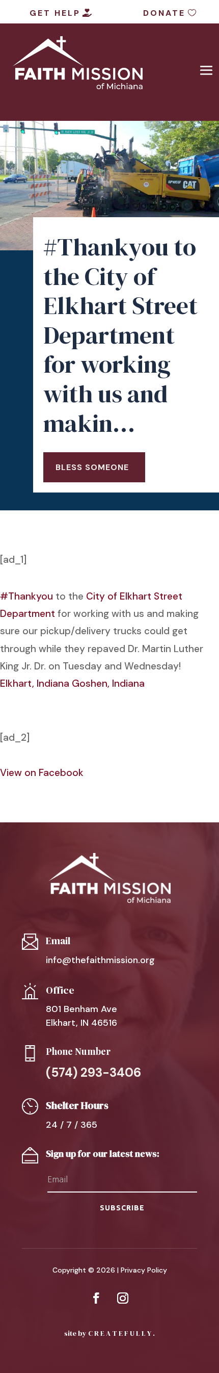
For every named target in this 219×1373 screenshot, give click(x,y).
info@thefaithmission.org (100, 960)
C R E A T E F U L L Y (119, 1333)
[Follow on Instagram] (123, 1298)
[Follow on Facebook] (96, 1298)
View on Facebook (42, 772)
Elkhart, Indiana (34, 683)
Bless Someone (92, 467)
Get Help (55, 13)
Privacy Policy (144, 1270)
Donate (164, 13)
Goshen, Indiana (108, 683)
